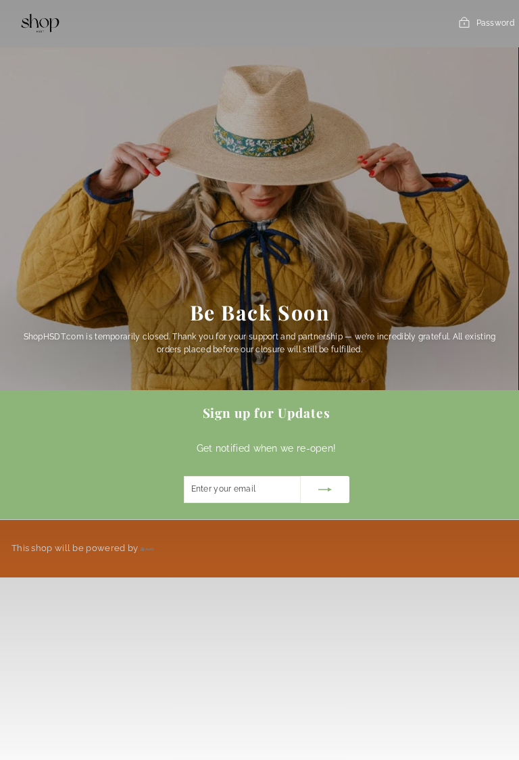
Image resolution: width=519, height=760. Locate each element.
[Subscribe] (325, 489)
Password (495, 23)
